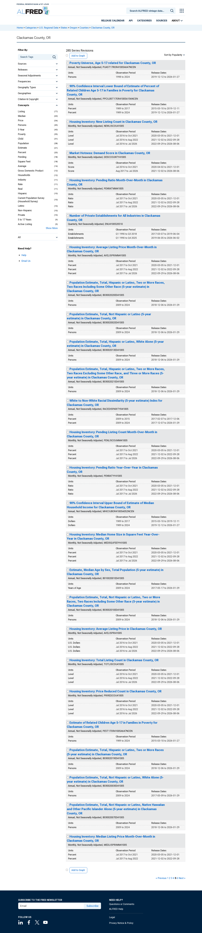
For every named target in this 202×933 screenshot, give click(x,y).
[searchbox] (151, 11)
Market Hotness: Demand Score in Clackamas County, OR (110, 153)
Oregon (73, 27)
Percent (22, 152)
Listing (21, 111)
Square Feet (24, 161)
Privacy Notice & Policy (121, 923)
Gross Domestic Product (30, 170)
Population (23, 143)
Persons (22, 125)
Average (22, 166)
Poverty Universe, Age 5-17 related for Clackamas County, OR (113, 63)
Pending (22, 157)
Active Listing (25, 224)
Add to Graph (78, 55)
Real (20, 188)
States (64, 27)
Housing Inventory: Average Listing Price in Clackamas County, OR (116, 629)
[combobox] (151, 10)
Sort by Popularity (173, 54)
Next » (182, 878)
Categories (144, 20)
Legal (112, 917)
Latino (21, 205)
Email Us (25, 261)
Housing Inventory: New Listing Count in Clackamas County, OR (113, 121)
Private (21, 215)
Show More (52, 228)
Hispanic (22, 193)
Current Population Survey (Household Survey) (31, 200)
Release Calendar (112, 20)
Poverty (22, 134)
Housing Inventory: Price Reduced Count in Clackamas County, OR (115, 691)
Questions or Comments (121, 904)
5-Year (21, 129)
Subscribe (92, 905)
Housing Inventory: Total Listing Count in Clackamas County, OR (114, 660)
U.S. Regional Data (48, 27)
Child (20, 138)
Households (24, 175)
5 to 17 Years (24, 219)
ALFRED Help (116, 909)
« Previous (161, 878)
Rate (20, 184)
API (131, 20)
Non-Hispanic (25, 210)
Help (23, 255)
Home (20, 27)
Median (22, 116)
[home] (33, 11)
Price (20, 120)
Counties (84, 27)
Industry (22, 179)
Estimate (22, 147)
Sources (161, 20)
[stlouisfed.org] (33, 4)
